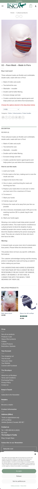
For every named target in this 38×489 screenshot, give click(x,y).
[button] (35, 454)
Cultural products (22, 13)
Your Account (5, 358)
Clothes (10, 113)
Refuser (18, 476)
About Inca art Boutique (9, 375)
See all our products (7, 334)
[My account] (36, 6)
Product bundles (26, 113)
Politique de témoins (15, 485)
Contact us (4, 385)
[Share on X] (9, 117)
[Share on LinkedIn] (19, 117)
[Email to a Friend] (13, 117)
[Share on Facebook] (6, 117)
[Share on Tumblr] (23, 117)
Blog (2, 438)
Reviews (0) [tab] (5, 132)
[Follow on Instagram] (18, 1)
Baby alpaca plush (6, 313)
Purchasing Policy (7, 380)
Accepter (19, 471)
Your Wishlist (5, 363)
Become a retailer (7, 405)
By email (4, 432)
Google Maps (10, 438)
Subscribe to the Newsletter (10, 395)
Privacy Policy (23, 485)
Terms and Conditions (8, 378)
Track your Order (6, 361)
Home (12, 13)
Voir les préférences (19, 481)
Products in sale (6, 337)
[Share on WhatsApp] (3, 117)
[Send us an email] (19, 1)
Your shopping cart (7, 356)
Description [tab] (5, 128)
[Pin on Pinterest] (16, 117)
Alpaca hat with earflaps (27, 313)
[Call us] (21, 1)
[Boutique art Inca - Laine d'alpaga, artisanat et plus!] (16, 6)
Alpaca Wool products (8, 339)
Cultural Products (7, 344)
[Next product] (17, 16)
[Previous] (1, 308)
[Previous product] (20, 16)
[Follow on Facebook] (16, 1)
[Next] (36, 308)
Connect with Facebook (9, 365)
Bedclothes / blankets (8, 346)
